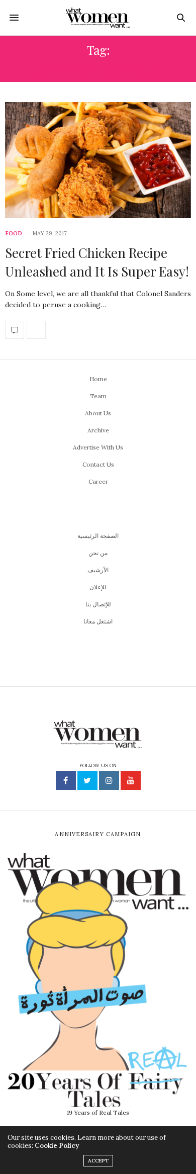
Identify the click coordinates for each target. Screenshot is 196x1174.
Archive (98, 430)
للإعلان (98, 587)
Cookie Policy (57, 1145)
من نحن (98, 553)
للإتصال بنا (98, 604)
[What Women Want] (98, 18)
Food (13, 233)
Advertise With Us (98, 447)
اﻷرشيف (98, 570)
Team (98, 396)
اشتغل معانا (98, 621)
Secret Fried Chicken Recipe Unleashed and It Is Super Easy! (97, 262)
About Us (98, 413)
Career (98, 481)
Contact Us (98, 464)
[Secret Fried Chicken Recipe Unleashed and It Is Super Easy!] (98, 160)
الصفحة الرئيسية (98, 535)
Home (98, 379)
